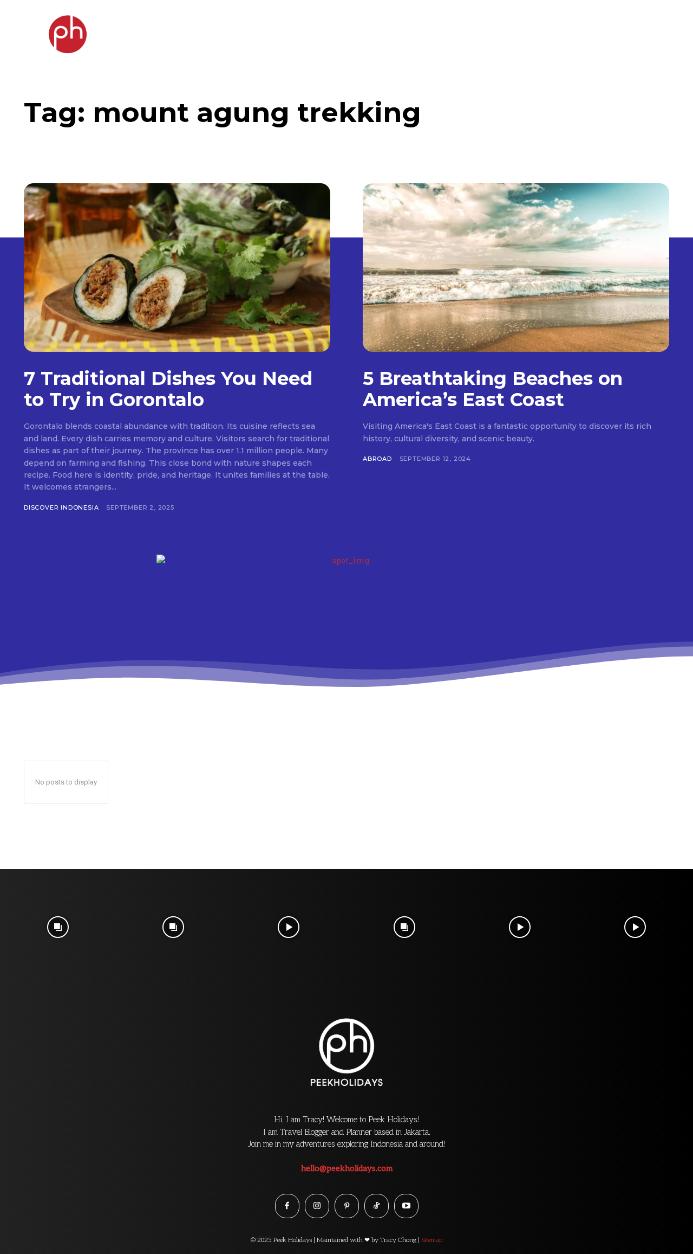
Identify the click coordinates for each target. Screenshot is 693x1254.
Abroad (377, 458)
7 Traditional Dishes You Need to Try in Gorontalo (168, 389)
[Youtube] (406, 1206)
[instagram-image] (57, 927)
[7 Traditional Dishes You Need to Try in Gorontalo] (177, 267)
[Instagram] (317, 1206)
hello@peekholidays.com (347, 1168)
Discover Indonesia (61, 507)
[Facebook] (287, 1206)
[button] (662, 29)
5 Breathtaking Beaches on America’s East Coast (493, 389)
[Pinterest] (347, 1206)
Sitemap (431, 1240)
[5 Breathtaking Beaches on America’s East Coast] (516, 267)
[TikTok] (376, 1206)
